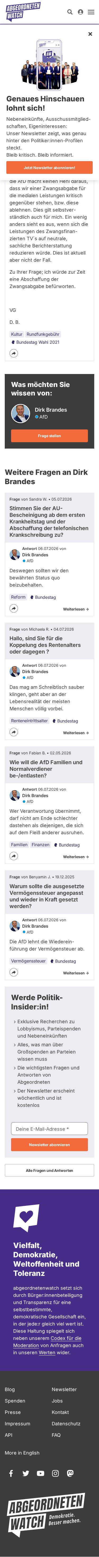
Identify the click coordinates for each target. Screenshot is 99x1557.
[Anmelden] (80, 12)
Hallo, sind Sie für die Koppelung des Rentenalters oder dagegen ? (45, 645)
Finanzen (40, 844)
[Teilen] (14, 353)
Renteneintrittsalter (29, 720)
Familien (19, 844)
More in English (22, 1453)
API (8, 1435)
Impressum (17, 1423)
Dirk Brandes (35, 554)
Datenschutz (66, 1423)
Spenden (15, 1401)
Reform (18, 597)
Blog (10, 1389)
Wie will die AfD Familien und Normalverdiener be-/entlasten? (46, 769)
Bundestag (45, 597)
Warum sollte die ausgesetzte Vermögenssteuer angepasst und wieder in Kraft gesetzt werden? (47, 896)
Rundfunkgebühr (43, 334)
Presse (13, 1412)
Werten (47, 1352)
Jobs (57, 1401)
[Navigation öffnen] (91, 12)
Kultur (16, 334)
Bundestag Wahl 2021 (37, 342)
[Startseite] (23, 12)
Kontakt (60, 1412)
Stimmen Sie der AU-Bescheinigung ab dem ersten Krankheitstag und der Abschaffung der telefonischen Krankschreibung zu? (49, 521)
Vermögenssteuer (28, 961)
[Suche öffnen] (70, 12)
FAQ (56, 1435)
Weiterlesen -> (76, 609)
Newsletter (64, 1389)
